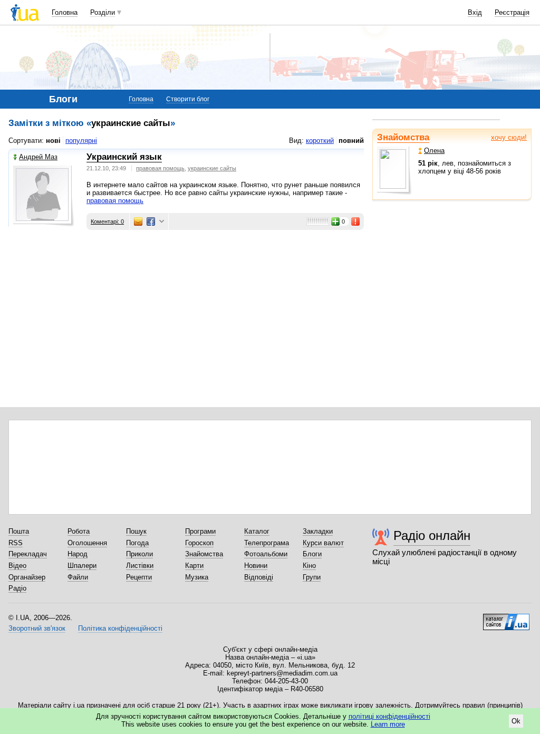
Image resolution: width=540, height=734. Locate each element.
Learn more (388, 724)
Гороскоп (199, 543)
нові (53, 140)
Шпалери (82, 565)
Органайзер (26, 577)
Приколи (139, 554)
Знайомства (403, 137)
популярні (81, 140)
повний (351, 140)
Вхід (475, 12)
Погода (137, 543)
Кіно (309, 565)
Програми (200, 531)
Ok (516, 721)
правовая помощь (160, 168)
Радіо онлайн (431, 535)
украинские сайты (212, 168)
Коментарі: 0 (107, 221)
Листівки (139, 565)
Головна (65, 12)
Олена (434, 150)
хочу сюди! (509, 137)
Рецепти (139, 577)
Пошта (18, 531)
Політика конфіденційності (120, 628)
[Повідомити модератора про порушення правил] (356, 221)
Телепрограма (266, 543)
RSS (15, 543)
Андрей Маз (38, 157)
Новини (255, 565)
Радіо (17, 588)
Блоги (312, 554)
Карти (194, 565)
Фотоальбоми (265, 554)
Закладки (318, 531)
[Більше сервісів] (161, 221)
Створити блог (187, 99)
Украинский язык (124, 157)
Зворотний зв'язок (36, 628)
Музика (196, 577)
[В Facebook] (151, 221)
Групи (312, 577)
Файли (78, 577)
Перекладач (27, 554)
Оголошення (87, 543)
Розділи (102, 12)
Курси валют (323, 543)
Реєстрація (512, 12)
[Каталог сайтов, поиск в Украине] (506, 618)
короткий (320, 140)
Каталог (256, 531)
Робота (79, 531)
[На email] (138, 221)
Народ (78, 554)
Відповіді (258, 577)
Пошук (136, 531)
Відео (17, 565)
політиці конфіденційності (389, 716)
